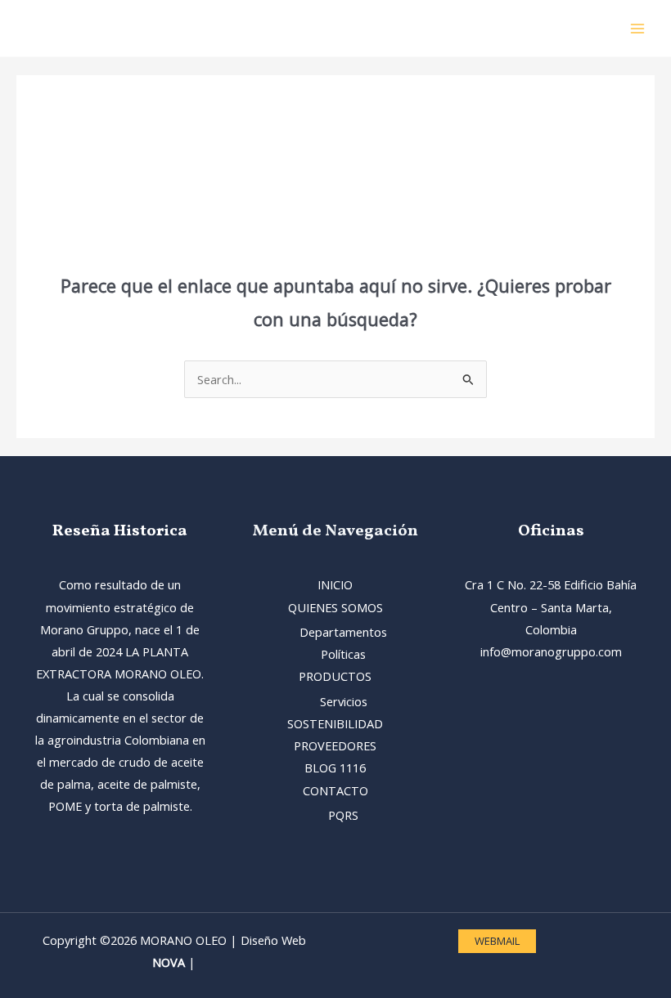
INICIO (335, 584)
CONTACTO (335, 790)
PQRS (343, 815)
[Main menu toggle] (637, 28)
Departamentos (343, 632)
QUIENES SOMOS (335, 607)
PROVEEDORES (335, 745)
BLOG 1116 (335, 767)
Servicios (343, 701)
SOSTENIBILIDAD (335, 723)
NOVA (168, 962)
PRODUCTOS (335, 676)
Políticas (343, 654)
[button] (497, 941)
